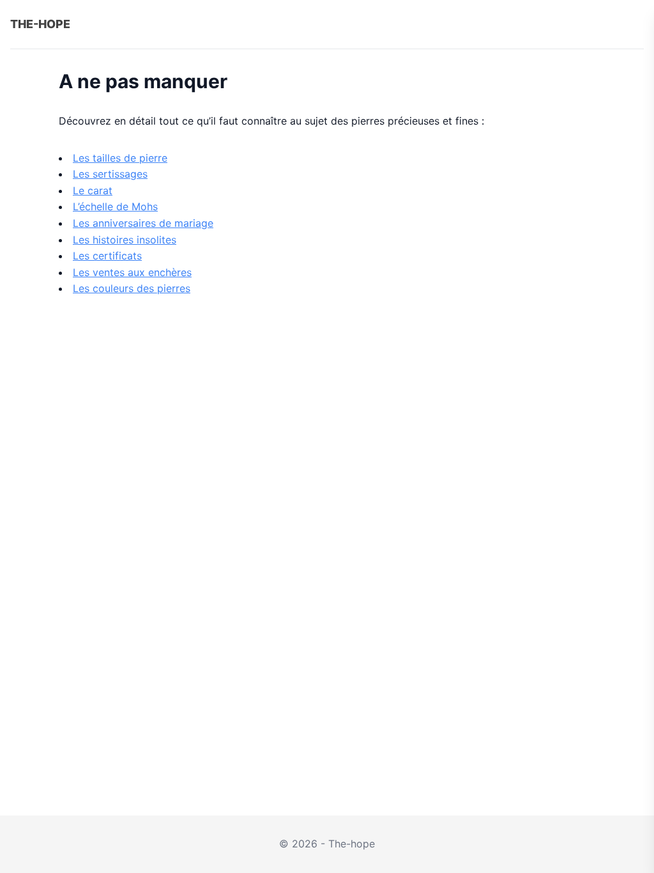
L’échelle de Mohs (115, 206)
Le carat (92, 190)
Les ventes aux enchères (132, 272)
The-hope (40, 24)
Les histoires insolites (124, 239)
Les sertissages (110, 173)
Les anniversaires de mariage (143, 223)
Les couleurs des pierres (131, 288)
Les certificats (107, 255)
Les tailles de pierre (120, 157)
